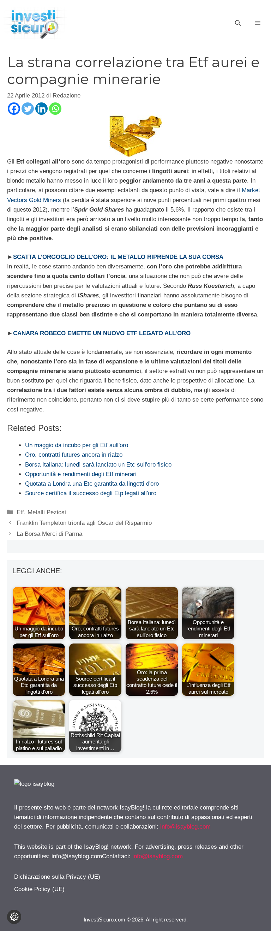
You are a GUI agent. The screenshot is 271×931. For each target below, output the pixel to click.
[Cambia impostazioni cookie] (14, 917)
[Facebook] (14, 108)
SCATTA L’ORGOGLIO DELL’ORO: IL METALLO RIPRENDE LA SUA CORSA (118, 257)
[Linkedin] (41, 108)
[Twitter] (28, 108)
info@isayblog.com (185, 826)
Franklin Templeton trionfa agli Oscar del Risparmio (84, 523)
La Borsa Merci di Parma (49, 533)
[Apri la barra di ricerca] (238, 23)
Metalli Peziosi (47, 512)
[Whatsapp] (55, 108)
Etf (20, 512)
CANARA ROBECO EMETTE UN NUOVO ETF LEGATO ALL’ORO (102, 333)
